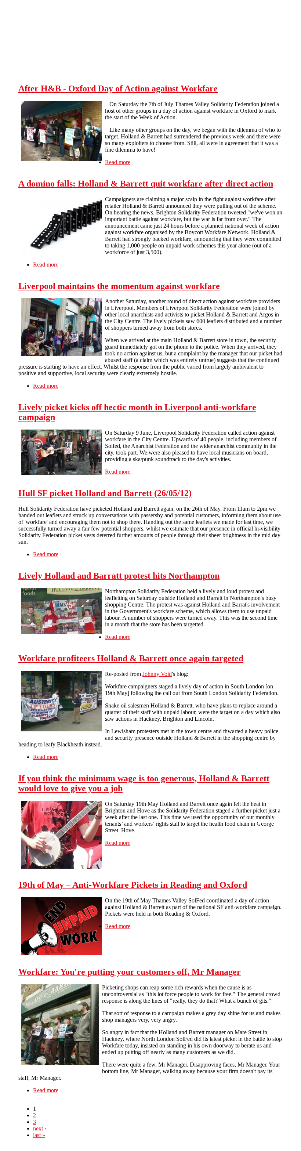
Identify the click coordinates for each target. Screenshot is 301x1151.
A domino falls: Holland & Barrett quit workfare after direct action (145, 183)
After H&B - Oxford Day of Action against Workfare (118, 88)
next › (39, 1128)
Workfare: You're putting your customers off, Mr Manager (129, 972)
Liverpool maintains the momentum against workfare (119, 286)
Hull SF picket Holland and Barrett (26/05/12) (105, 493)
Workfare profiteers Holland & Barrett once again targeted (130, 658)
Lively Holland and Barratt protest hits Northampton (119, 575)
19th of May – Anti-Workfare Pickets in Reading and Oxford (132, 885)
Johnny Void (157, 674)
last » (39, 1135)
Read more (117, 162)
